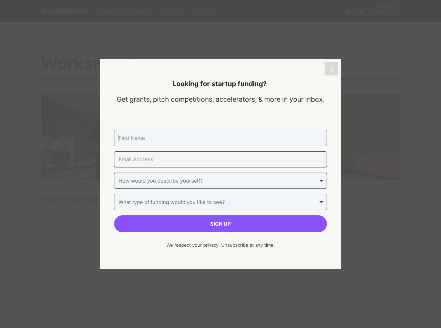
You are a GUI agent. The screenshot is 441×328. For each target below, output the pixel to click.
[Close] (331, 68)
